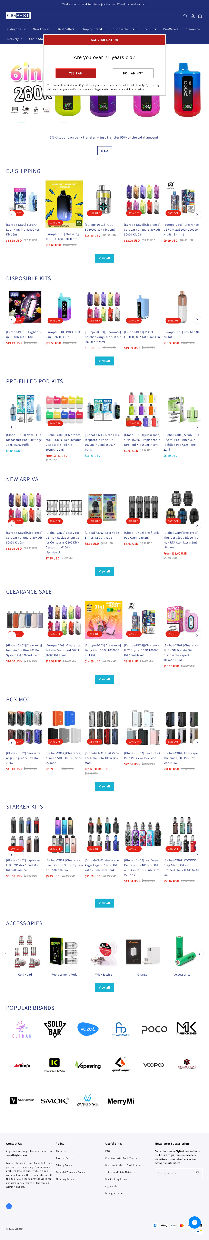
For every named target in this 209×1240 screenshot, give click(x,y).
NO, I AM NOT (133, 73)
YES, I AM (75, 73)
